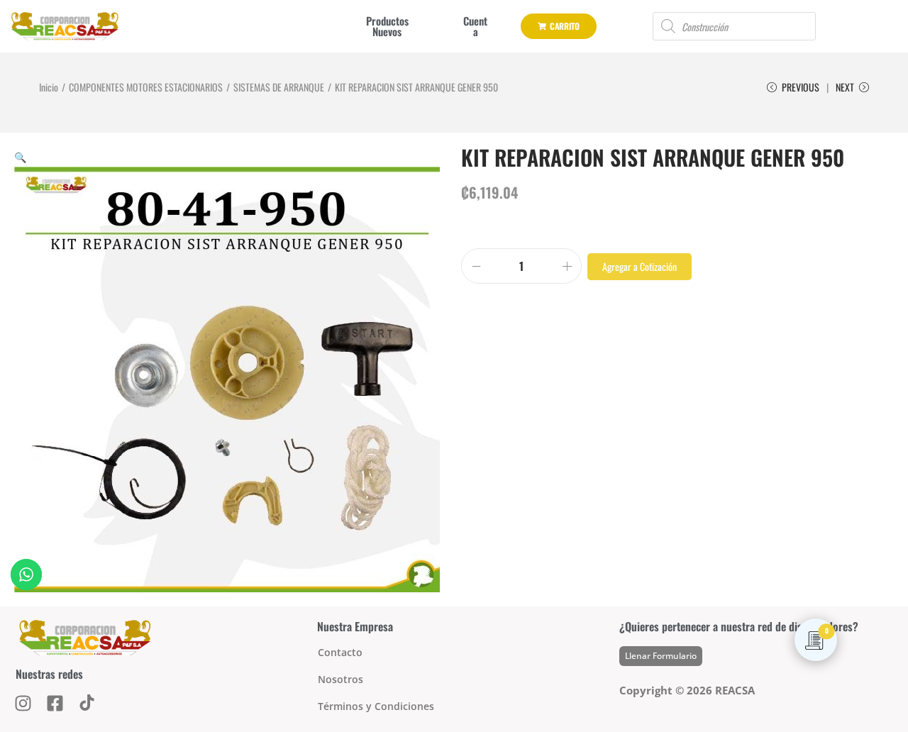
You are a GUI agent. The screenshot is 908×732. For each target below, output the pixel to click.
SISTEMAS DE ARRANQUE (278, 86)
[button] (20, 156)
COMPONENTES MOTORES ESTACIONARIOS (146, 86)
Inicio (48, 86)
